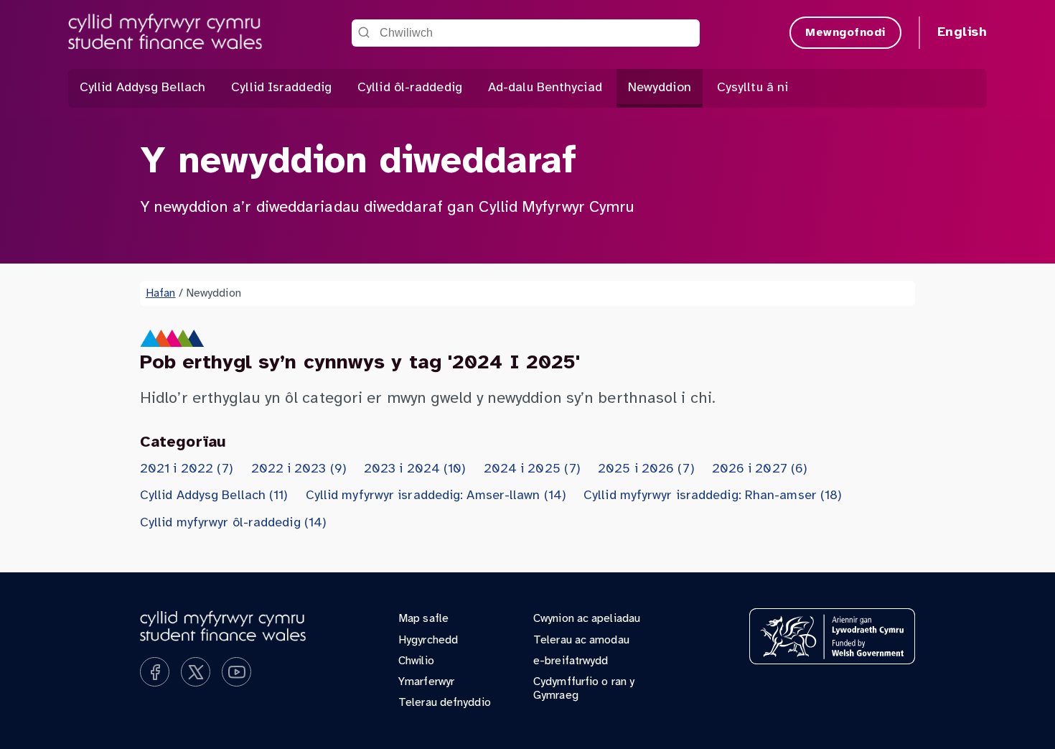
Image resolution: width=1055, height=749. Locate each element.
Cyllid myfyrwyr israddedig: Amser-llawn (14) (436, 496)
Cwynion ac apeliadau (586, 619)
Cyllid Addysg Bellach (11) (214, 496)
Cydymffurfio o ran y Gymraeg (583, 689)
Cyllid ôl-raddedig (409, 88)
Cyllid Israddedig (281, 88)
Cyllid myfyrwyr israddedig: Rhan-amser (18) (712, 496)
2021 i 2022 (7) (187, 469)
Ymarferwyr (426, 682)
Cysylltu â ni (752, 88)
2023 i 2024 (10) (415, 469)
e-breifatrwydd (570, 661)
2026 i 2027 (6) (760, 469)
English (962, 32)
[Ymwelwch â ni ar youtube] (236, 672)
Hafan (161, 293)
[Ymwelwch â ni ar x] (195, 672)
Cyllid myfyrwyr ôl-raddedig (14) (233, 523)
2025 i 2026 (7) (646, 469)
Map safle (423, 619)
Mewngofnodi (845, 33)
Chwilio (416, 661)
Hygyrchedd (428, 640)
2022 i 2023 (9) (299, 469)
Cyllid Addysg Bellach (142, 88)
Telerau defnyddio (444, 703)
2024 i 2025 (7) (532, 469)
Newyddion (659, 88)
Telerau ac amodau (581, 640)
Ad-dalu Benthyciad (545, 88)
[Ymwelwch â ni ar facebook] (154, 672)
